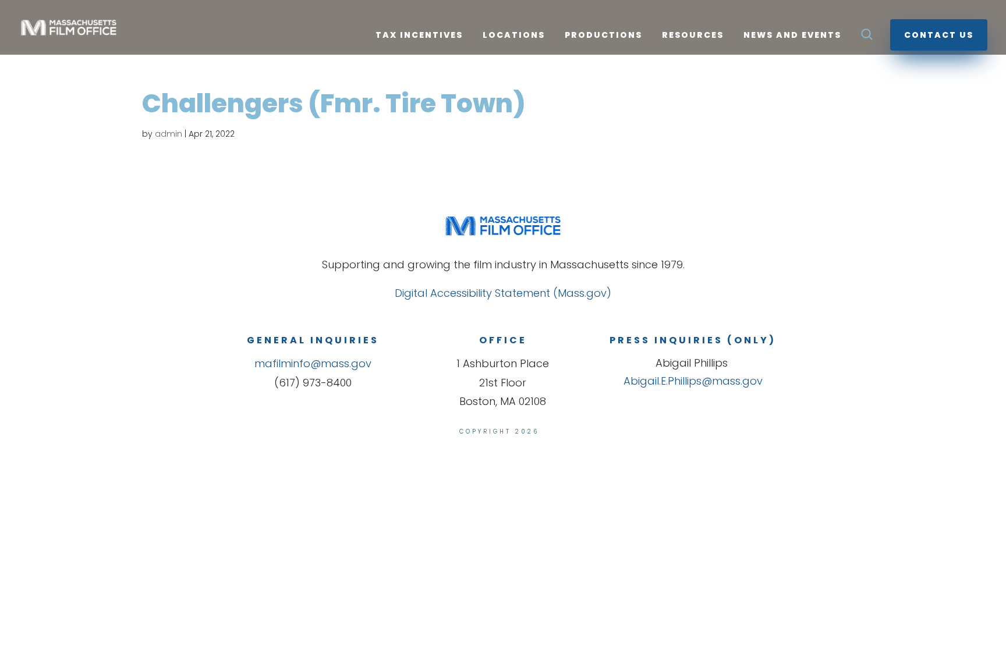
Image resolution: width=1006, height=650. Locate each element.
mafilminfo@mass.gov (312, 363)
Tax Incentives (419, 36)
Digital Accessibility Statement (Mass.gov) (503, 293)
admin (168, 134)
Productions (603, 36)
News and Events (792, 36)
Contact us (938, 35)
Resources (693, 36)
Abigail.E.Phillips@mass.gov (693, 381)
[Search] (867, 37)
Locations (514, 36)
